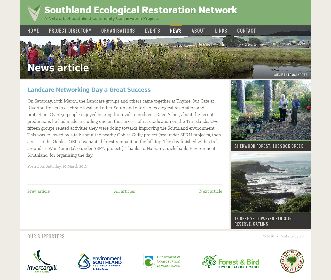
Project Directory (70, 31)
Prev (38, 191)
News (176, 31)
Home (33, 31)
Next (210, 191)
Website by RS (292, 236)
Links (221, 31)
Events (152, 31)
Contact (246, 31)
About (198, 31)
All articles (124, 191)
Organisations (118, 31)
